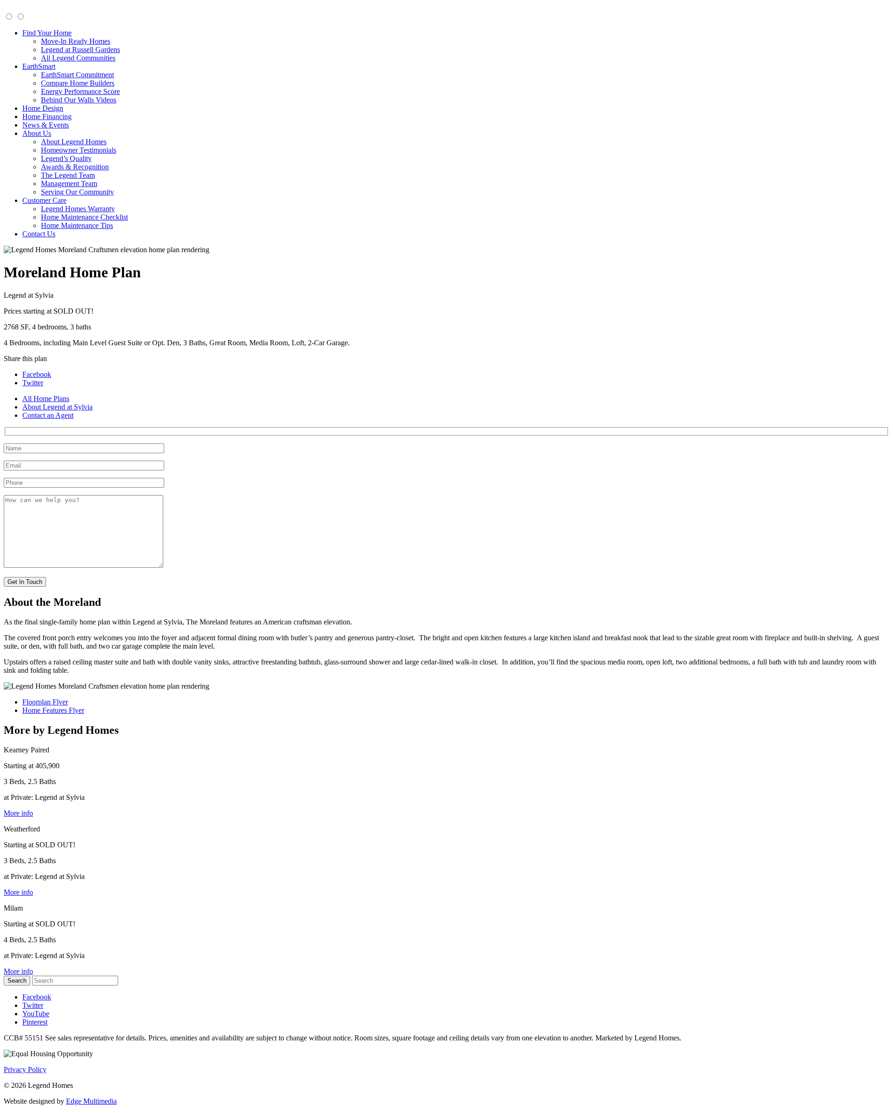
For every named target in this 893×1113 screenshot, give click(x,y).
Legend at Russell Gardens (80, 50)
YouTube (35, 1014)
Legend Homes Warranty (78, 209)
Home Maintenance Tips (77, 225)
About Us (36, 133)
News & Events (45, 125)
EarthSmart (38, 66)
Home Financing (47, 117)
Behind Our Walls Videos (78, 100)
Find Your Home (47, 33)
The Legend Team (68, 175)
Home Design (42, 108)
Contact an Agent (47, 415)
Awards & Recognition (75, 167)
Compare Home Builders (77, 83)
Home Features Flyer (53, 710)
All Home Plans (45, 398)
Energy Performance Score (80, 91)
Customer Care (44, 200)
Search (17, 980)
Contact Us (38, 234)
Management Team (69, 184)
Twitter (32, 383)
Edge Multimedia (91, 1101)
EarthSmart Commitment (77, 75)
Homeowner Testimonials (78, 150)
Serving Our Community (77, 192)
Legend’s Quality (66, 158)
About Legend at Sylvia (57, 407)
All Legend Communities (78, 58)
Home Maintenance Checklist (84, 217)
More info (18, 813)
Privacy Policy (25, 1069)
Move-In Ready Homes (75, 41)
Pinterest (34, 1022)
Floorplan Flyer (45, 702)
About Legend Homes (74, 142)
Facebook (36, 374)
